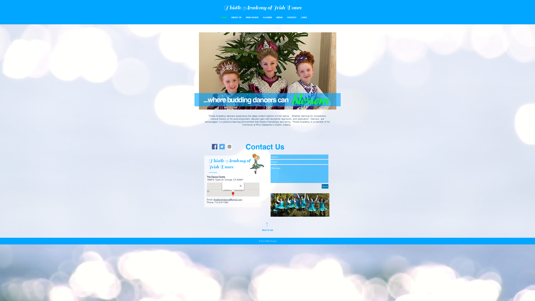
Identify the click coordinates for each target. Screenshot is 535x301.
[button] (267, 17)
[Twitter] (222, 146)
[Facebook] (214, 146)
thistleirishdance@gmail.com (228, 199)
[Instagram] (229, 146)
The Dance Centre (216, 176)
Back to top (267, 230)
